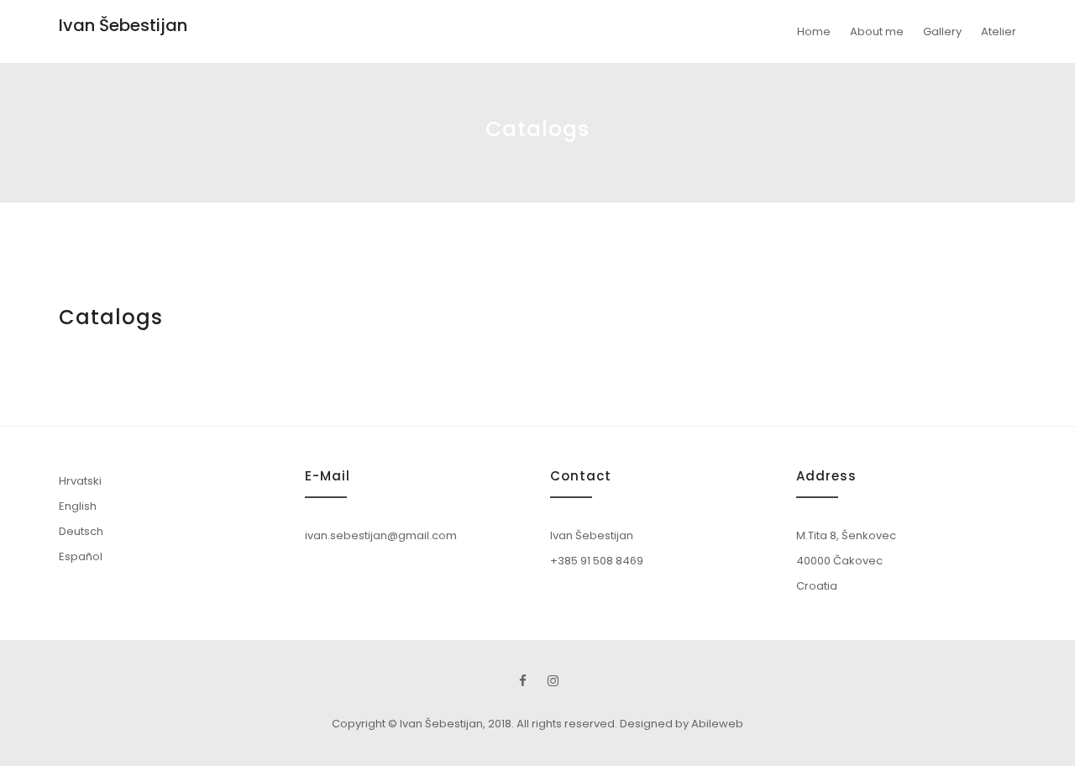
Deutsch (81, 531)
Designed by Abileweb (681, 724)
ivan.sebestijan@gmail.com (381, 535)
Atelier (998, 31)
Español (80, 556)
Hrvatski (80, 481)
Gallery (942, 31)
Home (814, 31)
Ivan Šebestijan (123, 25)
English (78, 506)
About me (877, 31)
